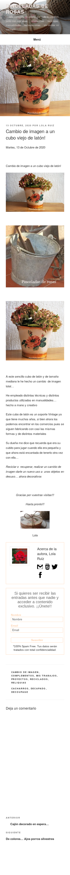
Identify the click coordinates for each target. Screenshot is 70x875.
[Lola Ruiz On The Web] (47, 568)
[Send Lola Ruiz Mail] (40, 568)
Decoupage (19, 691)
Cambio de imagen (25, 672)
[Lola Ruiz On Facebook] (40, 577)
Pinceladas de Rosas (27, 9)
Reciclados (39, 679)
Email (14, 625)
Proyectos (19, 679)
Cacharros (20, 688)
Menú (37, 39)
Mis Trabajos (46, 675)
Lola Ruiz (46, 125)
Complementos (22, 675)
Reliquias (18, 682)
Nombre (16, 614)
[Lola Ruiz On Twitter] (55, 568)
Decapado (38, 688)
